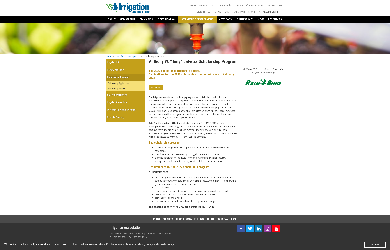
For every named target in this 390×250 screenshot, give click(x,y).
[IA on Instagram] (267, 228)
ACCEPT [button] (375, 244)
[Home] (128, 8)
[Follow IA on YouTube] (276, 228)
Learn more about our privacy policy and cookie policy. (142, 244)
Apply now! (155, 87)
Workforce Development (127, 56)
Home (109, 56)
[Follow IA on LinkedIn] (258, 228)
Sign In (201, 11)
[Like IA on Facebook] (241, 228)
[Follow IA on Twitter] (250, 228)
